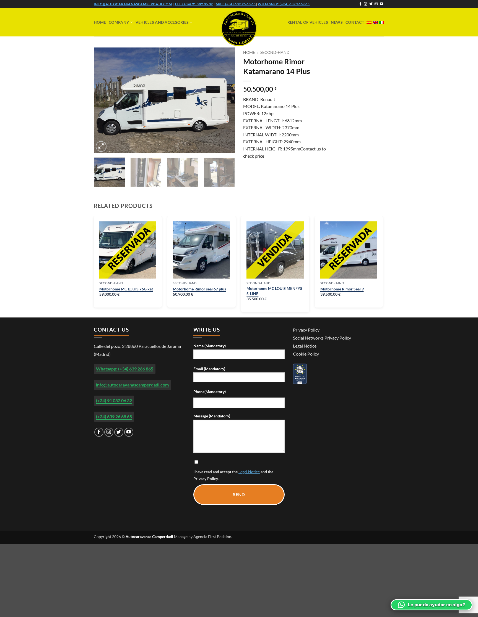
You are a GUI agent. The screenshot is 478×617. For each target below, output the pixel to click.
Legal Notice (249, 471)
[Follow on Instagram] (365, 4)
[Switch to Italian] (381, 22)
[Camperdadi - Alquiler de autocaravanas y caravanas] (239, 28)
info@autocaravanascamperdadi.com (133, 4)
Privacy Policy (205, 478)
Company (119, 22)
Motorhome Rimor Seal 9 (342, 289)
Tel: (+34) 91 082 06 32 (194, 4)
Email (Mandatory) (209, 368)
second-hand (275, 52)
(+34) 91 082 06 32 (114, 400)
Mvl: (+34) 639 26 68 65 (236, 4)
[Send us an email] (376, 4)
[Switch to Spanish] (369, 22)
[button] (101, 146)
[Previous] (103, 100)
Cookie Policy (306, 353)
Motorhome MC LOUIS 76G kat (126, 289)
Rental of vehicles (307, 22)
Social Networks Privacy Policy (322, 337)
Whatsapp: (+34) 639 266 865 (284, 4)
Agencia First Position (212, 536)
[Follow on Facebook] (360, 4)
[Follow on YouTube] (381, 4)
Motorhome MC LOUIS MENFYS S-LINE (274, 291)
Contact (354, 22)
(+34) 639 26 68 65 (114, 416)
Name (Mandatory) (209, 345)
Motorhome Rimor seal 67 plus (199, 289)
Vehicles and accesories (162, 22)
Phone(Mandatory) (209, 391)
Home (100, 22)
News (337, 22)
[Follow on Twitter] (371, 4)
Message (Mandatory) (211, 416)
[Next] (225, 100)
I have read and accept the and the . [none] (233, 475)
